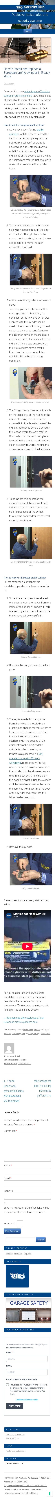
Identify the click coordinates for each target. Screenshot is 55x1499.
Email (7, 1178)
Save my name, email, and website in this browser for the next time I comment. (26, 1210)
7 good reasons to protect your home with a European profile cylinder (14, 1090)
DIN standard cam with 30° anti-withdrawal (26, 758)
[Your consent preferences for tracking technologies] (50, 1494)
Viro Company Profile (15, 1434)
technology (16, 1033)
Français (18, 1254)
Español (27, 1254)
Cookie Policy (20, 1493)
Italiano (9, 1254)
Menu (27, 31)
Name (8, 1165)
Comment (10, 1130)
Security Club (33, 7)
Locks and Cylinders (31, 1029)
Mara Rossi (45, 1033)
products (7, 1033)
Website (8, 1190)
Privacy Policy (9, 1493)
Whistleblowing (32, 1493)
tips (23, 1033)
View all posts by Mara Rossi (17, 1063)
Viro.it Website (12, 1438)
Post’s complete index (15, 1451)
